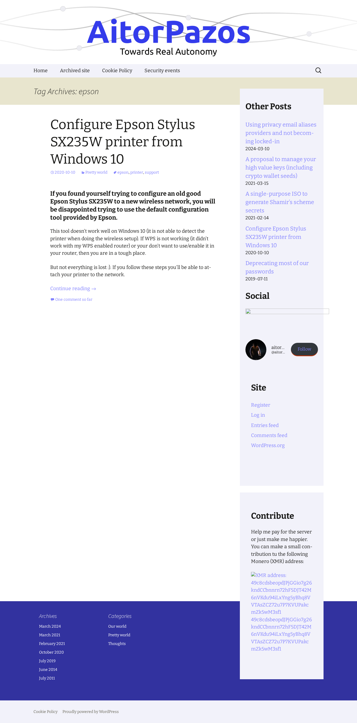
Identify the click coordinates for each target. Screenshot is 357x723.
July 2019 (47, 661)
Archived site (75, 71)
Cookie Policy (117, 71)
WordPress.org (268, 445)
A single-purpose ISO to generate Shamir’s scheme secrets (279, 202)
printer (136, 172)
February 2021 (52, 643)
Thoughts (117, 643)
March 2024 (50, 626)
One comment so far (73, 299)
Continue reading (73, 289)
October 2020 (51, 652)
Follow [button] (304, 349)
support (152, 172)
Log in (258, 415)
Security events (162, 71)
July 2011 (47, 678)
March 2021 (49, 635)
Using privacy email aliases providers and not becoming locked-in (281, 133)
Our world (117, 626)
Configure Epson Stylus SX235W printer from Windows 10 (122, 142)
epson (123, 172)
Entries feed (265, 425)
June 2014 (48, 669)
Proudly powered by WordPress (90, 711)
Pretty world (96, 172)
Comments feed (269, 435)
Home (40, 71)
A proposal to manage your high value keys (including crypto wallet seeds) (280, 167)
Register (260, 405)
